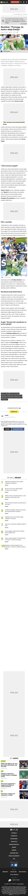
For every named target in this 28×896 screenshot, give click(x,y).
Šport (6, 485)
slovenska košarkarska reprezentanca (11, 397)
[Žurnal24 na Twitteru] (15, 865)
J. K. (14, 32)
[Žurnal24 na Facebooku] (12, 865)
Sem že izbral (24, 23)
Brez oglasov (15, 2)
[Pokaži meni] (26, 2)
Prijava (7, 429)
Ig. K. (10, 32)
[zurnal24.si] (4, 2)
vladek (6, 415)
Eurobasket (4, 399)
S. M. (6, 32)
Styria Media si (20, 883)
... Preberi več (16, 894)
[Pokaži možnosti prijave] (23, 2)
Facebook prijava (18, 429)
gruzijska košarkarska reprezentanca (11, 395)
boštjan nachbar (14, 393)
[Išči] (20, 2)
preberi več (14, 411)
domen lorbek (4, 393)
